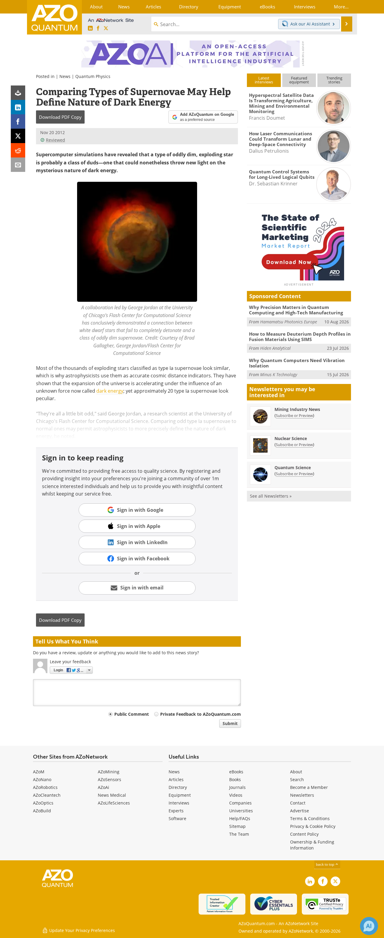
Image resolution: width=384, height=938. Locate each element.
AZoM (38, 772)
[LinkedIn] (18, 107)
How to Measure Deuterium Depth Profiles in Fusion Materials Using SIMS (300, 336)
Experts (176, 811)
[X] (18, 136)
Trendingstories (334, 80)
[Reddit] (18, 150)
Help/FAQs (239, 818)
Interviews (179, 803)
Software (177, 818)
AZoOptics (43, 803)
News (64, 76)
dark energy (109, 391)
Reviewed (55, 140)
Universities (241, 811)
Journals (237, 787)
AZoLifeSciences (114, 803)
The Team (239, 834)
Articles (176, 779)
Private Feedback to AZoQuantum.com (200, 714)
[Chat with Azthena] (369, 926)
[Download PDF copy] (18, 92)
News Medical (112, 795)
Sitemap (237, 826)
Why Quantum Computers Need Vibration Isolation (297, 363)
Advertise (299, 811)
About (296, 772)
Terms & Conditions (310, 818)
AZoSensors (109, 779)
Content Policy (304, 834)
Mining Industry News (297, 409)
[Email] (18, 164)
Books (235, 779)
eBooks (236, 772)
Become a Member (309, 787)
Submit (230, 723)
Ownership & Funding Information (312, 845)
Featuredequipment (299, 80)
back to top (325, 864)
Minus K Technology (278, 374)
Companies (240, 803)
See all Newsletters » (271, 496)
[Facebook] (18, 121)
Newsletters (302, 795)
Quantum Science (292, 467)
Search (297, 779)
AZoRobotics (45, 787)
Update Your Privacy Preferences (81, 930)
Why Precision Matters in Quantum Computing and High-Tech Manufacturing (296, 310)
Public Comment (131, 714)
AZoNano (42, 779)
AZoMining (108, 772)
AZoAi (103, 787)
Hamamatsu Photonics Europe (288, 322)
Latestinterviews (264, 80)
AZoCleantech (47, 795)
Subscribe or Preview (294, 415)
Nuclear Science (290, 438)
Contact (297, 803)
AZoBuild (42, 811)
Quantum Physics (92, 76)
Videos (235, 795)
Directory (178, 787)
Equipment (180, 795)
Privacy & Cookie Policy (312, 826)
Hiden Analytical (275, 348)
